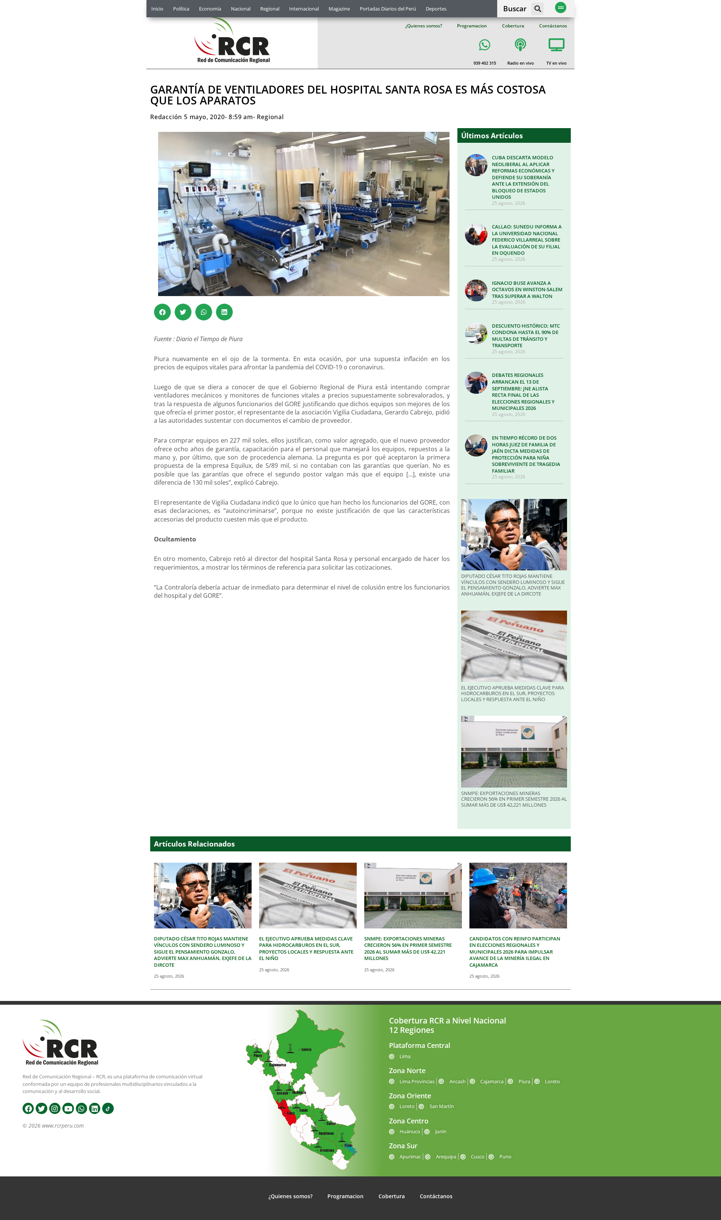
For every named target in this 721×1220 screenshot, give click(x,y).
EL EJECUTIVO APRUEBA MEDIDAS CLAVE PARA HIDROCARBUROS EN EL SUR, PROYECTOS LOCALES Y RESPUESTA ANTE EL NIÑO (512, 693)
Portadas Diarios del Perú (388, 8)
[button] (537, 9)
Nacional (240, 8)
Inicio (157, 8)
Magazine (339, 8)
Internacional (304, 8)
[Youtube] (68, 1108)
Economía (210, 8)
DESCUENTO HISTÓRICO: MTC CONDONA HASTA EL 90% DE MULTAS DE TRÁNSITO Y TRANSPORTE (526, 335)
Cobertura (513, 26)
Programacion (472, 26)
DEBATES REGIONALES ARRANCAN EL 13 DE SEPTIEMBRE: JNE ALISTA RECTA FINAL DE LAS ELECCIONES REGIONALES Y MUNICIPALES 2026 (523, 391)
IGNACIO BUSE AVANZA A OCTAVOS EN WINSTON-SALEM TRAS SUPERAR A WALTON (527, 289)
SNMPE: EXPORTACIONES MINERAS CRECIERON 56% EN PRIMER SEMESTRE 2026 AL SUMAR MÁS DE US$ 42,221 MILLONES (514, 799)
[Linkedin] (94, 1108)
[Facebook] (28, 1108)
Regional (269, 8)
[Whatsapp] (81, 1108)
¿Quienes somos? (423, 26)
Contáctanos (553, 26)
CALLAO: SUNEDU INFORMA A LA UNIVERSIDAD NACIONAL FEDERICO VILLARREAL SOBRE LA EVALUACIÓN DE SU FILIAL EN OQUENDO (527, 239)
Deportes (436, 8)
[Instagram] (54, 1108)
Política (181, 8)
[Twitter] (41, 1108)
